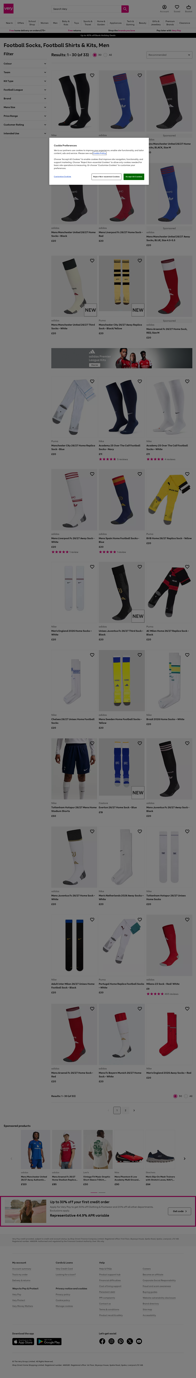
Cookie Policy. (99, 153)
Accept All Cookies (134, 176)
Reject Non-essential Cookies (106, 176)
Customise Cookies (62, 176)
